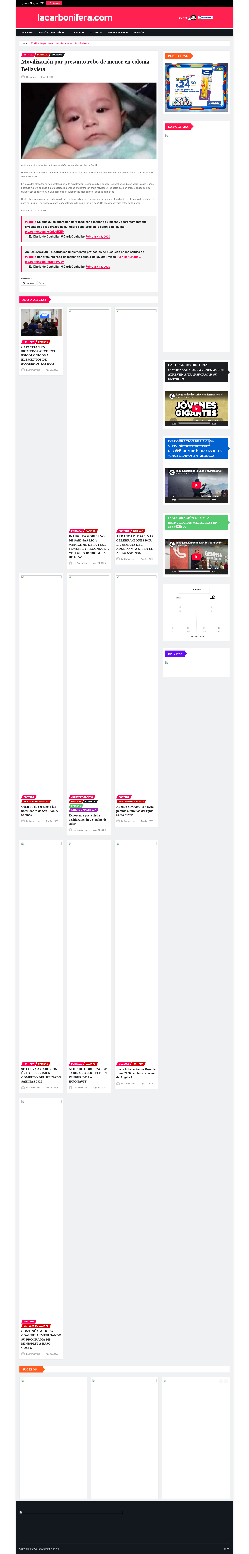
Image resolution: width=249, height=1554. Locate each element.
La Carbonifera (33, 369)
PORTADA (27, 32)
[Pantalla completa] (224, 423)
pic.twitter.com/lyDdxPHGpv (44, 261)
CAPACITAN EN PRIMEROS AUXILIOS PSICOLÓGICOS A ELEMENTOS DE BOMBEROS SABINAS (38, 355)
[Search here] (229, 32)
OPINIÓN (139, 32)
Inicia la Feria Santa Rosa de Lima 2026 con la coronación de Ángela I (136, 1073)
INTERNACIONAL (118, 32)
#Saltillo (30, 222)
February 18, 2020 (98, 236)
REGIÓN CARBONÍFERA (53, 32)
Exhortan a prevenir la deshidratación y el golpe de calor (87, 819)
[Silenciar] (219, 423)
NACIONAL (96, 32)
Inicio (227, 1548)
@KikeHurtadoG (130, 257)
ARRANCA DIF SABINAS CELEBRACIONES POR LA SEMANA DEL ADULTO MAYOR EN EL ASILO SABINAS (134, 544)
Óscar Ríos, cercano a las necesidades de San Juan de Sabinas (40, 811)
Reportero (31, 76)
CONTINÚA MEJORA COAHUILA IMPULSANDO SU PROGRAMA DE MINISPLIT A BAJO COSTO (41, 1339)
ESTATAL (79, 32)
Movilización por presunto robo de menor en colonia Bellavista (60, 43)
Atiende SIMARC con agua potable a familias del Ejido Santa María (135, 811)
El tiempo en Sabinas (196, 636)
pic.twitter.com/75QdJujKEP (44, 231)
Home (24, 43)
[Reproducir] (168, 423)
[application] (196, 408)
